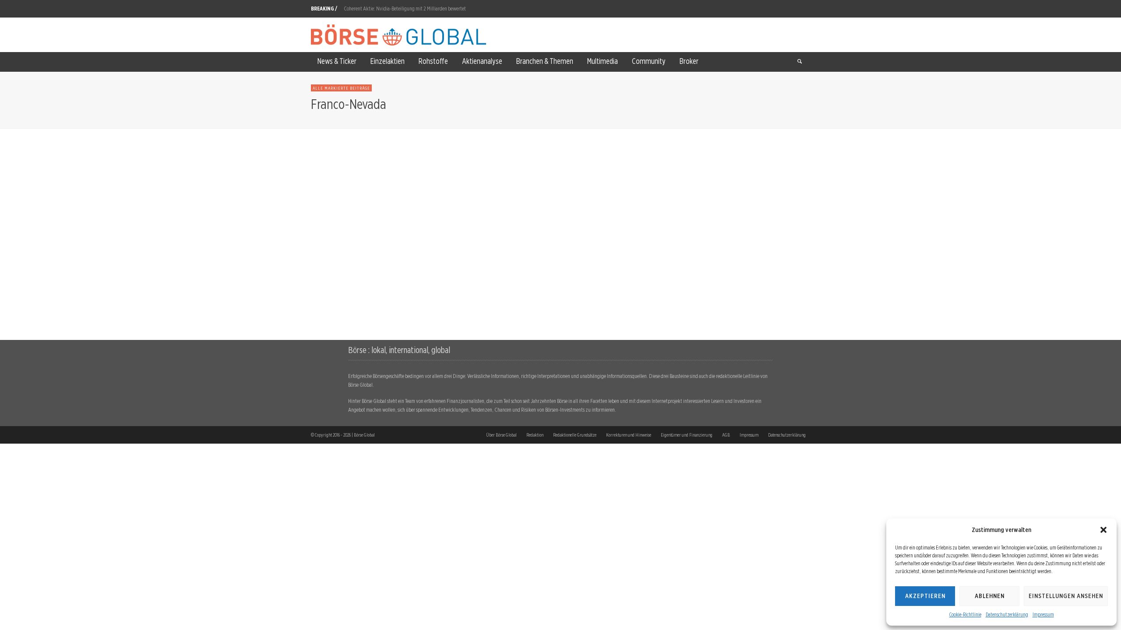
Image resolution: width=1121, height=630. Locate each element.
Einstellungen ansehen (1066, 596)
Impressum (1043, 614)
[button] (1103, 529)
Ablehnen (990, 596)
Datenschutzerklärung (1007, 614)
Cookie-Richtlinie (965, 614)
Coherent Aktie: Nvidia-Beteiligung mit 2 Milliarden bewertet (405, 5)
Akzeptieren (925, 596)
